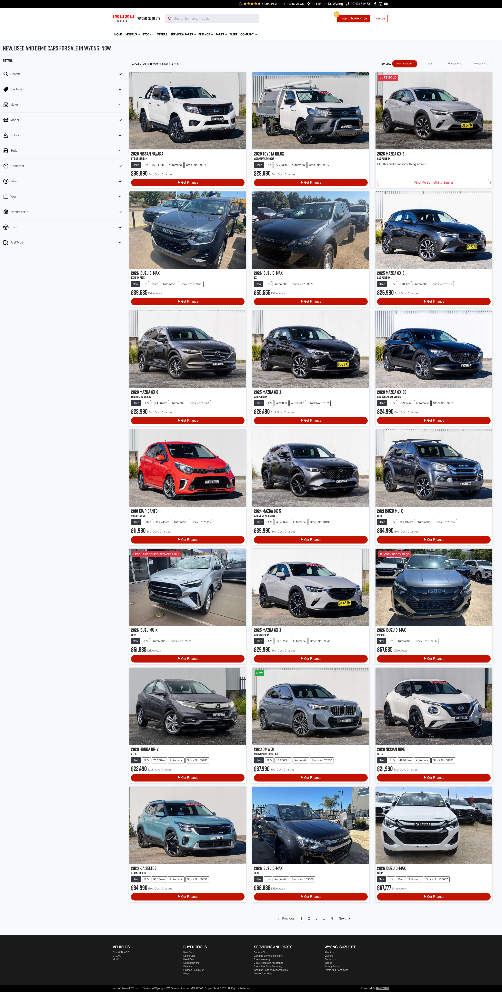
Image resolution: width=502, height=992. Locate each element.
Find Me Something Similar (433, 182)
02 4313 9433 (360, 4)
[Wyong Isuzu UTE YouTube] (386, 4)
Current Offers (191, 962)
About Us (329, 952)
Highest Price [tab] (455, 63)
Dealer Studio (382, 988)
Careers (329, 955)
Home (118, 34)
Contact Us (330, 959)
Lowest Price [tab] (480, 63)
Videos (328, 962)
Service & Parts (181, 34)
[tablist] (442, 63)
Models (131, 34)
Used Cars (188, 959)
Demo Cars (189, 955)
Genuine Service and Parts (268, 955)
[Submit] (169, 18)
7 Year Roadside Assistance (268, 962)
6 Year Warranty (262, 959)
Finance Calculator (193, 969)
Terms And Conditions (336, 969)
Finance (204, 34)
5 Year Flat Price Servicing (268, 966)
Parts (220, 34)
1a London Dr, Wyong (327, 4)
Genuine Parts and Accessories (271, 969)
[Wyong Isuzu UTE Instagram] (381, 4)
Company (247, 34)
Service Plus (260, 952)
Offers (162, 34)
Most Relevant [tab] (404, 63)
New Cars (188, 952)
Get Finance (189, 182)
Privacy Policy (332, 966)
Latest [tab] (430, 63)
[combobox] (212, 18)
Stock (146, 34)
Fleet (233, 34)
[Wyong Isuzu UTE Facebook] (375, 4)
